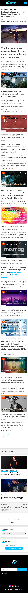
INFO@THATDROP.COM (14, 519)
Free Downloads (13, 493)
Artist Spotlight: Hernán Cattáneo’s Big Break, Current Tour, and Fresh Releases (13, 498)
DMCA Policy (4, 573)
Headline (16, 9)
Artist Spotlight (4, 9)
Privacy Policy (4, 576)
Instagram (5, 439)
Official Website (7, 434)
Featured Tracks (13, 470)
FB (16, 586)
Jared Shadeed (5, 19)
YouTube (13, 586)
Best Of (11, 9)
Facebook (17, 44)
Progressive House (5, 494)
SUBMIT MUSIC (14, 522)
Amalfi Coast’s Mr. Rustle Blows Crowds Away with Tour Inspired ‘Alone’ (13, 473)
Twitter (5, 441)
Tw (18, 586)
